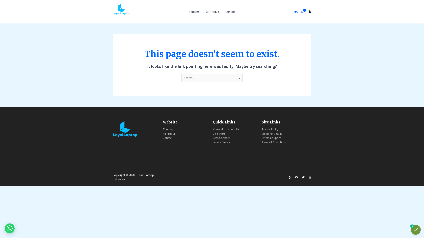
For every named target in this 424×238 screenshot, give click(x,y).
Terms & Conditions (274, 142)
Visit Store (219, 134)
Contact (230, 12)
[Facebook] (296, 177)
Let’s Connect (221, 138)
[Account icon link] (309, 11)
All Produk (212, 12)
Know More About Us (226, 129)
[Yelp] (289, 177)
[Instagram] (310, 177)
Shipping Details (272, 134)
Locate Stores (221, 142)
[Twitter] (303, 177)
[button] (10, 228)
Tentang (194, 12)
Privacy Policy (270, 129)
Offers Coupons (271, 138)
